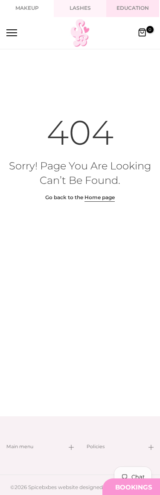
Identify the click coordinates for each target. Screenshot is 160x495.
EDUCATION (132, 8)
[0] (142, 32)
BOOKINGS (133, 487)
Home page (99, 197)
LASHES (80, 8)
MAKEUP (27, 8)
